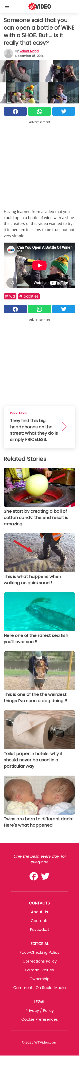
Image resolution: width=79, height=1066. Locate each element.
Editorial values (39, 970)
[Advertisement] (39, 163)
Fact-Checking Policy (39, 952)
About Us (39, 911)
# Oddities (29, 296)
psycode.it (39, 929)
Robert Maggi (29, 51)
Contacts (39, 920)
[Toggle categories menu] (7, 6)
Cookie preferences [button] (39, 1019)
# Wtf (10, 296)
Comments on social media (39, 987)
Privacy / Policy (39, 1010)
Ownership (39, 978)
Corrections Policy (40, 961)
